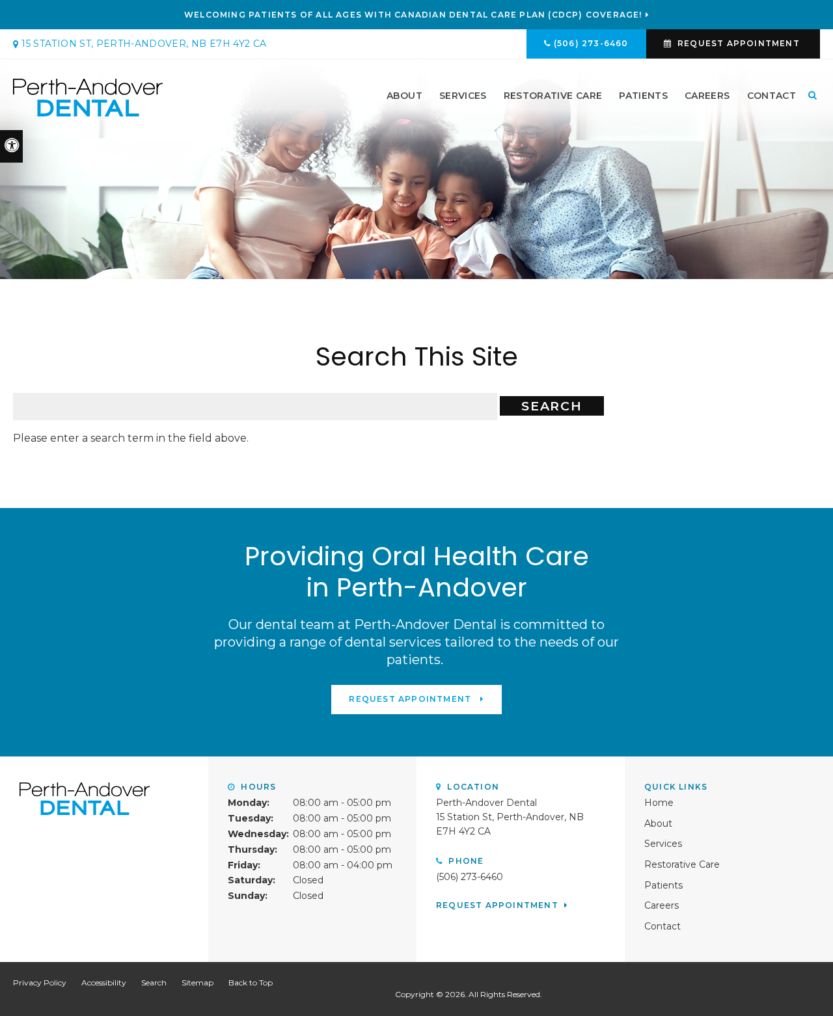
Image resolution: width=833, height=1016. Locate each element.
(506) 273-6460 (591, 43)
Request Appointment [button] (738, 43)
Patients (643, 95)
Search (154, 982)
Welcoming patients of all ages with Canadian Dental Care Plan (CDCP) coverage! (413, 15)
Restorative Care (553, 95)
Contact (771, 95)
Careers (707, 95)
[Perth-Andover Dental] (88, 96)
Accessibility (103, 982)
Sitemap (197, 982)
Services (463, 95)
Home (659, 803)
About (404, 95)
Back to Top (250, 982)
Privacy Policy (39, 982)
